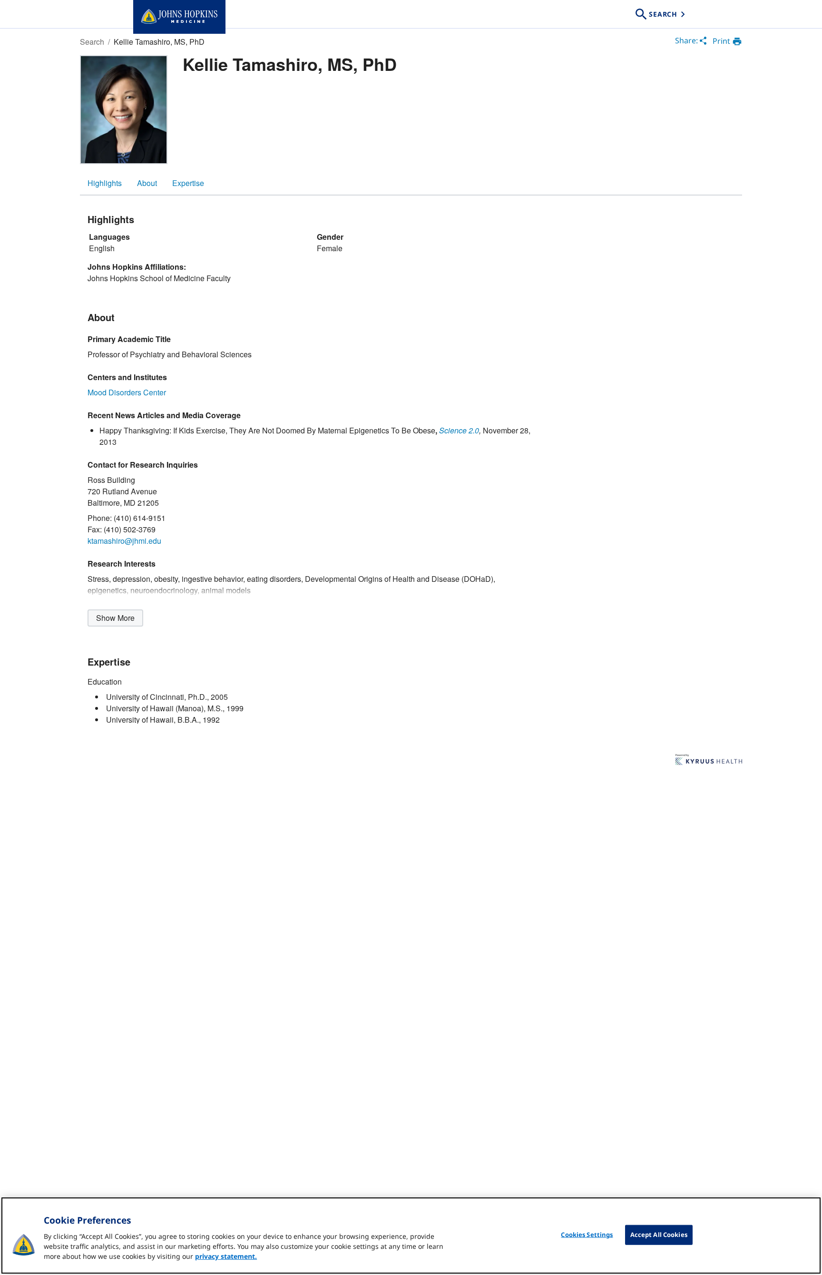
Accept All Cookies (658, 1234)
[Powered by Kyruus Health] (708, 760)
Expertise (188, 182)
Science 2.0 (459, 430)
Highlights (105, 182)
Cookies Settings (587, 1234)
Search (92, 41)
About (147, 182)
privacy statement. (226, 1256)
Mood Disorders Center (127, 392)
